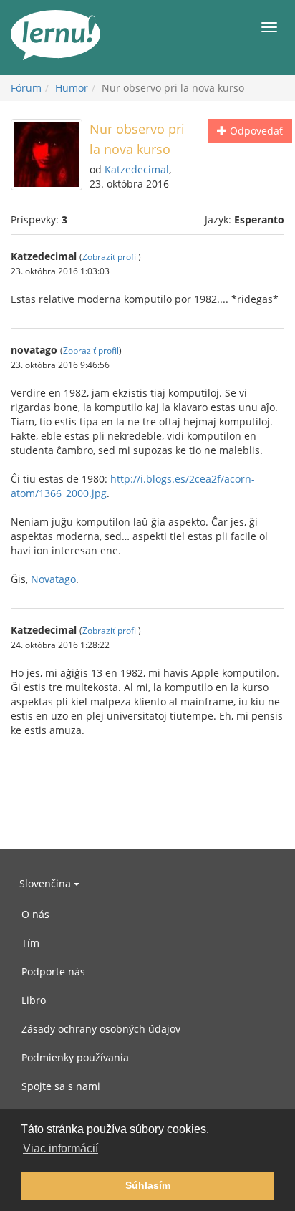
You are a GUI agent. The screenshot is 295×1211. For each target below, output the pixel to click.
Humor (71, 88)
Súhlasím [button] (147, 1185)
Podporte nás (53, 971)
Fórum (26, 88)
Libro (33, 1000)
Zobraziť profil (110, 256)
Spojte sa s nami (60, 1086)
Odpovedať (255, 130)
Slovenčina (46, 883)
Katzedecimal (137, 169)
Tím (30, 943)
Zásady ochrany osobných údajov (100, 1029)
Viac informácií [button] (60, 1148)
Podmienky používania (75, 1057)
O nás (35, 914)
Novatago (53, 579)
